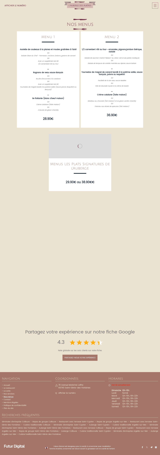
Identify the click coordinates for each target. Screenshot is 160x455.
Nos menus (8, 396)
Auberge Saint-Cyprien (99, 424)
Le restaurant (9, 388)
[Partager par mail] (151, 447)
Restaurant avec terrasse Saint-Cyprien (76, 421)
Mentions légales (11, 402)
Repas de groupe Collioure (44, 421)
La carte (7, 391)
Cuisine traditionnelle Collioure (36, 424)
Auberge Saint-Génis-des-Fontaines (55, 428)
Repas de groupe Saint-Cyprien (120, 428)
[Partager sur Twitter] (147, 447)
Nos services (9, 393)
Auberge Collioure (69, 431)
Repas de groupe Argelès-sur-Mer (112, 421)
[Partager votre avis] (156, 447)
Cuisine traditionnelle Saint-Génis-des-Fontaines (40, 434)
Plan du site (9, 408)
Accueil (7, 385)
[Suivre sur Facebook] (142, 447)
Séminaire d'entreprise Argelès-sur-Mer (130, 431)
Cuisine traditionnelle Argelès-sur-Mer (129, 424)
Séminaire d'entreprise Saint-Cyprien (70, 424)
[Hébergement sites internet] (14, 450)
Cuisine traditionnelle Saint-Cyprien (95, 431)
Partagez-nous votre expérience (80, 357)
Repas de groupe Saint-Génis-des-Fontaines (38, 431)
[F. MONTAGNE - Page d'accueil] (80, 5)
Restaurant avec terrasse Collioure (88, 428)
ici (50, 300)
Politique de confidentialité (15, 405)
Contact (7, 399)
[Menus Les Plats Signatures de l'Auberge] (80, 146)
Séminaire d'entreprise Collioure (16, 421)
